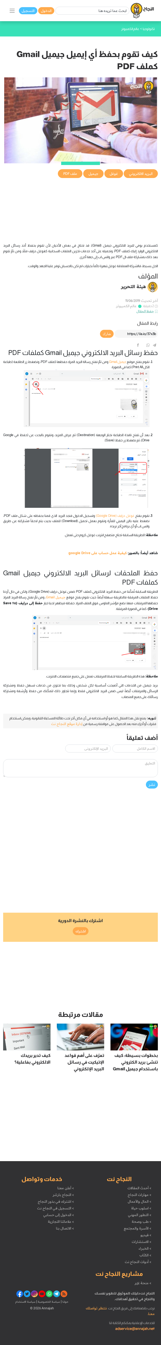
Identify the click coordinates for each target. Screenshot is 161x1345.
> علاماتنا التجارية (61, 1221)
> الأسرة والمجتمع (137, 1228)
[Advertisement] (80, 208)
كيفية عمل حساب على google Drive (97, 553)
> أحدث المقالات (139, 1188)
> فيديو (145, 1235)
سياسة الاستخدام (25, 1301)
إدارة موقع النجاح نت (66, 724)
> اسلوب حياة (141, 1208)
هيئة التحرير (133, 286)
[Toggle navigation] (12, 11)
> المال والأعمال (139, 1201)
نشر (152, 784)
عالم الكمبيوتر (126, 306)
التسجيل (28, 11)
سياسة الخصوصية (48, 1301)
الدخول (46, 11)
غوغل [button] (114, 174)
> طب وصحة (141, 1221)
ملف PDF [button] (70, 174)
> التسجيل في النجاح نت (55, 1208)
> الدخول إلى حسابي (58, 1215)
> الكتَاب (145, 1255)
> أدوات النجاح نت (138, 1262)
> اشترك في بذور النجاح (56, 1201)
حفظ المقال (145, 311)
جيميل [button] (93, 174)
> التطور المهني (139, 1215)
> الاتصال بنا (65, 1228)
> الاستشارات (141, 1242)
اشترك (80, 931)
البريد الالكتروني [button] (141, 174)
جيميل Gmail (55, 597)
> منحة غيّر (143, 1283)
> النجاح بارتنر (63, 1195)
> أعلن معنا (65, 1188)
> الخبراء (145, 1248)
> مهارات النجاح (139, 1195)
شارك (107, 334)
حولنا (65, 1301)
